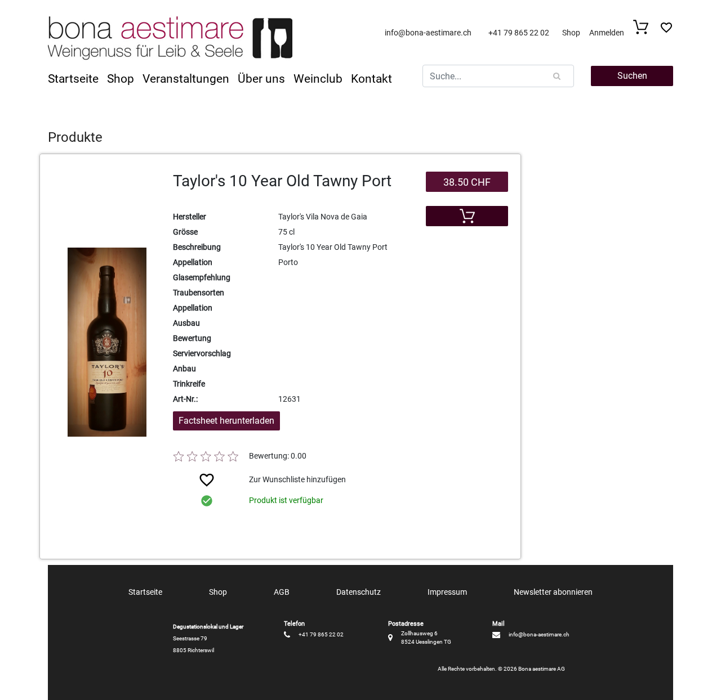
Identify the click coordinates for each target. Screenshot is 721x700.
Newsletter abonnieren (553, 591)
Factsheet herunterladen (226, 420)
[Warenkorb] (644, 31)
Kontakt (371, 79)
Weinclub (317, 79)
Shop (571, 32)
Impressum (447, 591)
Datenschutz (358, 591)
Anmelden (606, 32)
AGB (282, 591)
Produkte (75, 137)
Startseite (73, 79)
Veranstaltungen (186, 79)
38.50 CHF (467, 182)
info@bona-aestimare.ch (428, 32)
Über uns (261, 79)
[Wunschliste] (666, 31)
